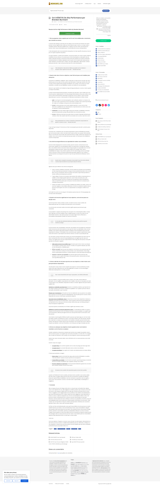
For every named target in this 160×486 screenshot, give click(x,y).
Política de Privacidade (59, 483)
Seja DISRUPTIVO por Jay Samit (78, 442)
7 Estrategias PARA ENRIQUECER (104, 86)
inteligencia (76, 467)
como (72, 464)
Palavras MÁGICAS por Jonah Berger (104, 124)
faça (71, 466)
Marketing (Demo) (84, 467)
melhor (72, 469)
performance (74, 428)
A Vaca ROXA (100, 82)
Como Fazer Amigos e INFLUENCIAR (104, 54)
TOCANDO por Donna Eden (77, 439)
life (78, 467)
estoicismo (85, 464)
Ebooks (99, 3)
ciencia (83, 463)
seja (81, 472)
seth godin (86, 472)
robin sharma (85, 470)
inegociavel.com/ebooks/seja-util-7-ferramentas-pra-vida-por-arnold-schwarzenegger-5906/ (104, 30)
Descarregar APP (79, 3)
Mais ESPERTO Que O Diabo (103, 63)
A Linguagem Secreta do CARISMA (104, 80)
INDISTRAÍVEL (100, 78)
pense (72, 470)
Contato (67, 483)
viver (85, 473)
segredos (78, 472)
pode (74, 470)
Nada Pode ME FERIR (102, 65)
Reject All (16, 480)
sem (83, 472)
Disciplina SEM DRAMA (102, 87)
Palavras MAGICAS (101, 84)
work (74, 475)
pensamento (82, 469)
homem (72, 467)
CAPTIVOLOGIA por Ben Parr (56, 439)
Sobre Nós (51, 483)
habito (82, 466)
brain (75, 462)
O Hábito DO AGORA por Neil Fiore (104, 126)
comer (86, 462)
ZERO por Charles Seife (76, 437)
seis (79, 428)
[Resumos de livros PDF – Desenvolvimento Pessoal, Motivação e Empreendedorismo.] (57, 3)
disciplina (81, 464)
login (59, 453)
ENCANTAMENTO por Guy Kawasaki (57, 437)
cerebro (78, 463)
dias (78, 464)
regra (82, 470)
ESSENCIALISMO (101, 58)
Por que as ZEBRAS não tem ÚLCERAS (103, 91)
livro (80, 467)
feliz (78, 466)
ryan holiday (73, 472)
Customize (8, 480)
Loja (94, 3)
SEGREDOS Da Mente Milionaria (104, 50)
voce (72, 475)
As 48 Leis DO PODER (101, 61)
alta (55, 428)
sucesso (73, 473)
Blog (98, 112)
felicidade (75, 466)
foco (80, 466)
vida (82, 473)
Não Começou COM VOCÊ (102, 76)
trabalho (78, 473)
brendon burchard (61, 428)
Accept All (24, 480)
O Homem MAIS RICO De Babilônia (104, 48)
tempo (76, 473)
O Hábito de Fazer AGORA (102, 74)
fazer (88, 464)
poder (77, 470)
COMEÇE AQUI (88, 3)
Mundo (78, 469)
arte (72, 463)
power (80, 470)
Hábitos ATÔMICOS (101, 52)
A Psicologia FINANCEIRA (102, 56)
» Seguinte (109, 35)
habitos (68, 428)
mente (75, 469)
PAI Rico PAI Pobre (101, 60)
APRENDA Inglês (106, 3)
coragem (76, 464)
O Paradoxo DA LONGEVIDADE (103, 89)
